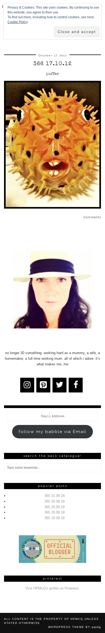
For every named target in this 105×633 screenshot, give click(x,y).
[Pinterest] (43, 385)
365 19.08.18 (54, 518)
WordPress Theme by (74, 626)
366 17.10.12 (52, 64)
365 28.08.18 (54, 512)
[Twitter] (59, 385)
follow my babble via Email (52, 431)
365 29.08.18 (54, 507)
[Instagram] (27, 385)
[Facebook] (76, 385)
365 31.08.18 (54, 496)
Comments (92, 217)
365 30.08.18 (54, 501)
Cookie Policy (18, 22)
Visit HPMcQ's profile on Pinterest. (52, 588)
